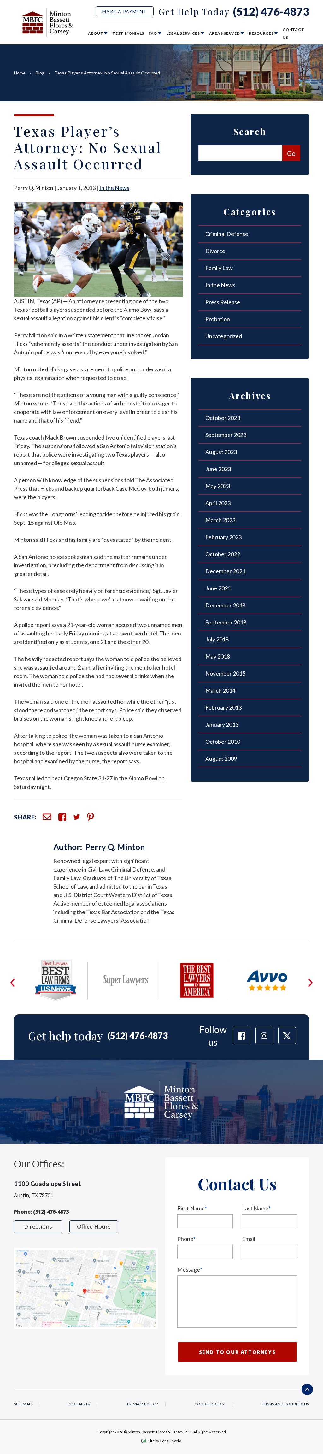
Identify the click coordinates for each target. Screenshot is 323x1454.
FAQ (153, 33)
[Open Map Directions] (86, 1288)
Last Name (256, 1208)
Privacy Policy (142, 1404)
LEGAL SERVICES (183, 33)
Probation (217, 319)
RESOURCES (261, 33)
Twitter (76, 817)
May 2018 (217, 656)
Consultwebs (171, 1441)
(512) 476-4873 (271, 11)
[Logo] (48, 22)
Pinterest (90, 817)
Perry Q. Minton (115, 847)
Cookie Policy (209, 1404)
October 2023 (222, 417)
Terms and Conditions (285, 1404)
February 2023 (223, 537)
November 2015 (225, 673)
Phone (186, 1239)
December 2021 (225, 571)
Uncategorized (223, 336)
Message (189, 1269)
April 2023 (218, 502)
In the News (114, 187)
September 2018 (225, 622)
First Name (192, 1208)
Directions (38, 1226)
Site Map (23, 1404)
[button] (12, 983)
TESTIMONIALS (128, 33)
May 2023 (217, 485)
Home (20, 72)
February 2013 (223, 707)
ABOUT (96, 33)
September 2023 (225, 434)
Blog (40, 72)
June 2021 (218, 588)
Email (47, 817)
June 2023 (218, 468)
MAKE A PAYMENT (124, 11)
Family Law (219, 267)
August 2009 (221, 758)
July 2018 (217, 639)
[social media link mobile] (241, 1035)
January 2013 (221, 724)
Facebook (62, 817)
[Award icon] (55, 962)
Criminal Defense (226, 233)
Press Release (222, 301)
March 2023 (220, 520)
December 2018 (225, 605)
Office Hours (94, 1226)
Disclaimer (79, 1404)
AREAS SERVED (225, 33)
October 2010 (222, 741)
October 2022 (222, 554)
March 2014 (220, 690)
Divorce (215, 250)
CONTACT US (293, 33)
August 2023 (221, 451)
